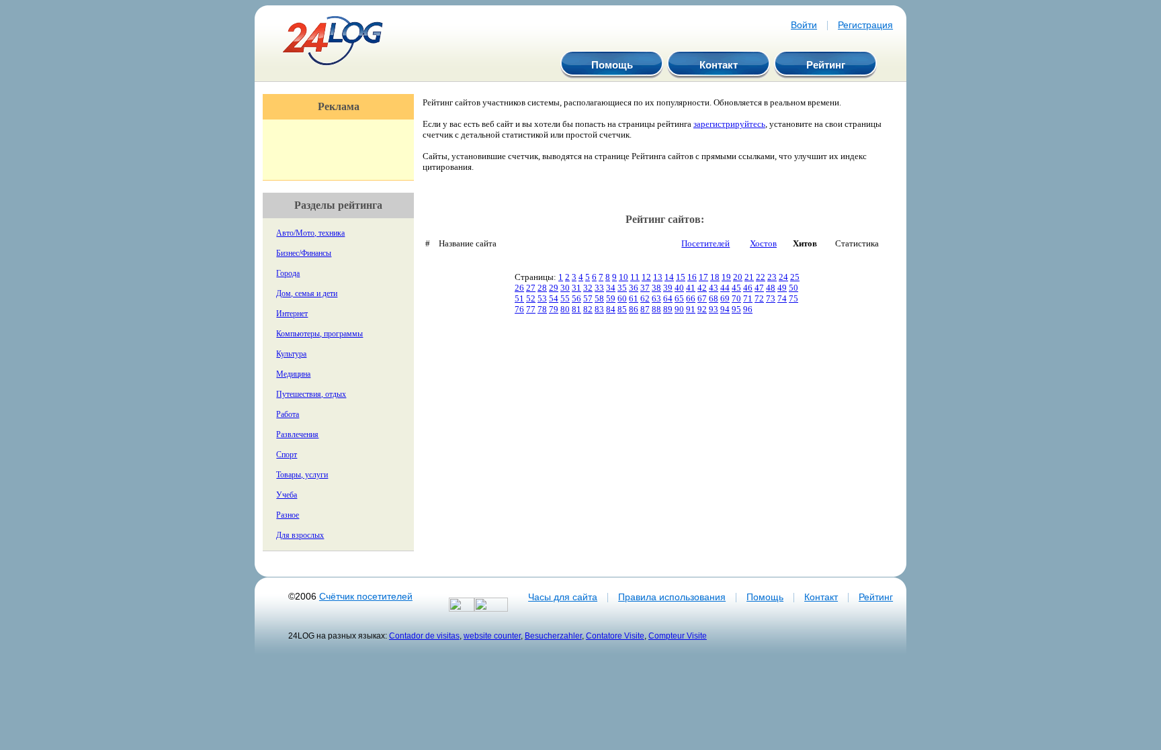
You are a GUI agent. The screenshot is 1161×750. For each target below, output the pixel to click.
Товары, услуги (302, 474)
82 (588, 309)
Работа (287, 414)
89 (668, 309)
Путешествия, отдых (311, 394)
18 (715, 277)
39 (668, 288)
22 (760, 277)
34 (610, 288)
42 (702, 288)
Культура (291, 354)
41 (690, 288)
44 (725, 288)
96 (747, 309)
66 (690, 298)
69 (725, 298)
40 (679, 288)
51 (519, 298)
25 (795, 277)
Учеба (286, 495)
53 (542, 298)
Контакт (718, 65)
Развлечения (297, 434)
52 (530, 298)
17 (703, 277)
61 (633, 298)
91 (690, 309)
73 (770, 298)
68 (713, 298)
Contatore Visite (615, 635)
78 (542, 309)
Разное (287, 515)
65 (679, 298)
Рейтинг (825, 65)
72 (759, 298)
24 (783, 277)
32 (588, 288)
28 (542, 288)
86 (633, 309)
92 (702, 309)
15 (680, 277)
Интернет (292, 313)
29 (553, 288)
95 (736, 309)
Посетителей (705, 243)
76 (519, 309)
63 (656, 298)
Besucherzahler (553, 635)
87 (645, 309)
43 (713, 288)
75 (793, 298)
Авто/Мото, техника (310, 233)
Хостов (763, 243)
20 (737, 277)
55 (565, 298)
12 (646, 277)
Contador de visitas (424, 635)
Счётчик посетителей (366, 596)
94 (725, 309)
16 (692, 277)
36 (633, 288)
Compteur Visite (677, 635)
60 (622, 298)
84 (610, 309)
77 (530, 309)
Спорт (286, 454)
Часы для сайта (562, 597)
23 (772, 277)
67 (702, 298)
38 (656, 288)
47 (759, 288)
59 (610, 298)
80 (565, 309)
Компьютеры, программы (319, 333)
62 (645, 298)
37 (645, 288)
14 (669, 277)
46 (747, 288)
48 (770, 288)
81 (576, 309)
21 (749, 277)
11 (635, 277)
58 (599, 298)
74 (782, 298)
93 (713, 309)
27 (530, 288)
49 (782, 288)
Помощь (612, 65)
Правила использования (672, 597)
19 (726, 277)
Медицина (293, 374)
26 (519, 288)
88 (656, 309)
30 (565, 288)
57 (588, 298)
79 (553, 309)
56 (576, 298)
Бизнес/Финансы (303, 253)
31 (576, 288)
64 (668, 298)
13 (657, 277)
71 (747, 298)
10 (623, 277)
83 (599, 309)
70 (736, 298)
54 (553, 298)
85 (622, 309)
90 (679, 309)
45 (736, 288)
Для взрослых (300, 535)
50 (793, 288)
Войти (804, 24)
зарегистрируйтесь (729, 124)
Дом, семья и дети (306, 293)
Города (288, 273)
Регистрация (865, 24)
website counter (492, 635)
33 (599, 288)
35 (622, 288)
